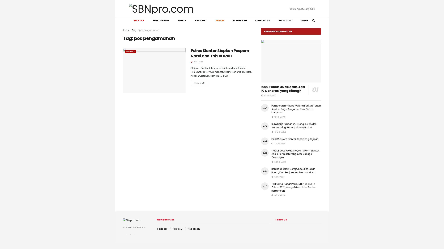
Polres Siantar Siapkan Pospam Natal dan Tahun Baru (220, 53)
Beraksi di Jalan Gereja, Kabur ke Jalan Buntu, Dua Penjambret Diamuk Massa (293, 170)
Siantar (130, 51)
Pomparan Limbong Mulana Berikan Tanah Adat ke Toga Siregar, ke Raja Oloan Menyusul (296, 109)
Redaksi (162, 228)
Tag (134, 30)
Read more (200, 82)
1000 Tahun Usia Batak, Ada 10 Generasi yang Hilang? (283, 89)
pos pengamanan (149, 30)
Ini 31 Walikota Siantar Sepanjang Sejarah (294, 139)
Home (126, 30)
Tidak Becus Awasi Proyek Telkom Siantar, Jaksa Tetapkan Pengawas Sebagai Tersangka (295, 154)
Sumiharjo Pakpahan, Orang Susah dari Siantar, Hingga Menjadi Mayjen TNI (294, 125)
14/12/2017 (197, 61)
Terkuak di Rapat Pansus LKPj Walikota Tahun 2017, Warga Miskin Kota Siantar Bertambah (293, 187)
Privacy (177, 228)
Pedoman (194, 228)
